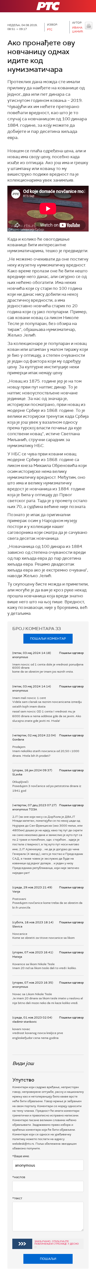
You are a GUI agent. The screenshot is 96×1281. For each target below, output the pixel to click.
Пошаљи (48, 1259)
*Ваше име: (21, 1156)
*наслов (18, 1177)
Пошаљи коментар (48, 638)
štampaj (88, 25)
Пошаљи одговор (71, 653)
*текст (17, 1198)
